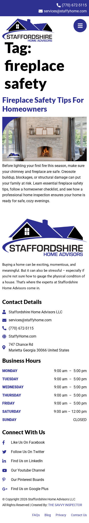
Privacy (61, 515)
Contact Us (79, 515)
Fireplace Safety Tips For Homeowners (43, 104)
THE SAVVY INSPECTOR (65, 505)
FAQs (36, 515)
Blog (47, 515)
